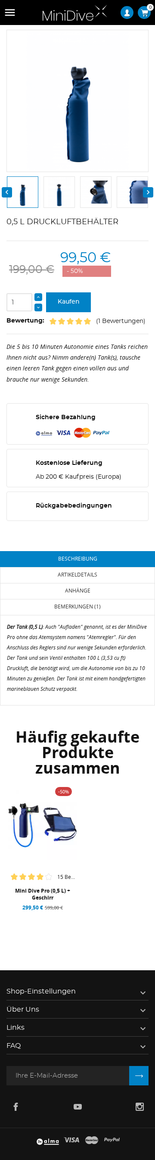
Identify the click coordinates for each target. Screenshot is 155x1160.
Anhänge (77, 590)
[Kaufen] (26, 918)
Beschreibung (77, 558)
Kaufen (69, 302)
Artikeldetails (77, 574)
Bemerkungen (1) (77, 606)
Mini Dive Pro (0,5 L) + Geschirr (42, 894)
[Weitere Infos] (61, 918)
